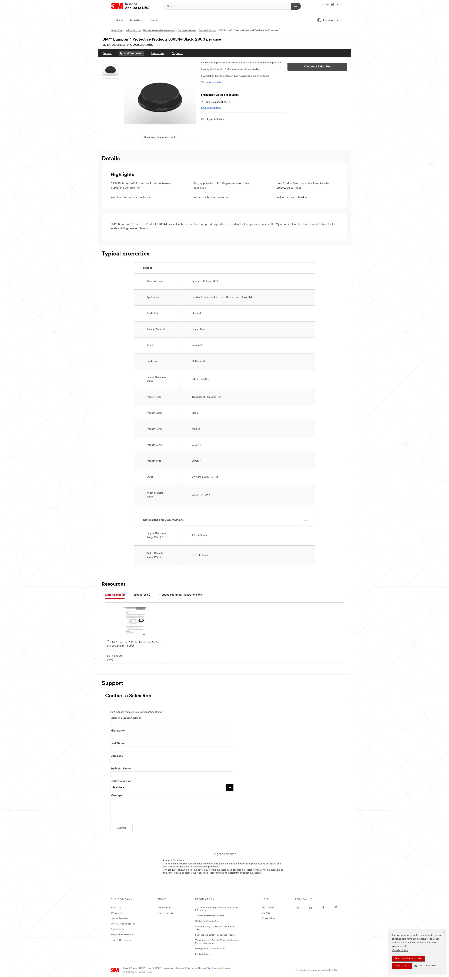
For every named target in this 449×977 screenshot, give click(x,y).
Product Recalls (203, 954)
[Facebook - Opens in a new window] (323, 907)
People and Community (122, 935)
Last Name (117, 743)
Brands (154, 20)
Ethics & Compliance (120, 940)
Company (116, 756)
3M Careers (116, 913)
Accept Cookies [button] (402, 966)
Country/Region (120, 781)
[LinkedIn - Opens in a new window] (297, 907)
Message (116, 795)
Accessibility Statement (173, 968)
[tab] (115, 595)
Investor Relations (119, 918)
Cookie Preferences (221, 968)
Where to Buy (268, 918)
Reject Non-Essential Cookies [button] (408, 959)
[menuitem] (107, 53)
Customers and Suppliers (123, 924)
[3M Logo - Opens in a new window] (131, 6)
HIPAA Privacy (145, 968)
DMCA (158, 968)
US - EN (326, 5)
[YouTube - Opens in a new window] (310, 907)
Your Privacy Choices (196, 968)
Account (328, 20)
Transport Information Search (209, 916)
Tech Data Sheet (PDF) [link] (217, 102)
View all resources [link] (211, 107)
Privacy (133, 968)
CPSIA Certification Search (208, 921)
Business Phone (120, 768)
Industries (136, 20)
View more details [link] (211, 82)
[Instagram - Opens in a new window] (336, 907)
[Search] (296, 6)
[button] (425, 966)
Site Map (266, 913)
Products (117, 20)
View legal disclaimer (212, 119)
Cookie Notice (400, 950)
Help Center (268, 907)
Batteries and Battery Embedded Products (215, 935)
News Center (164, 907)
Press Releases (165, 913)
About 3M (115, 907)
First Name (117, 730)
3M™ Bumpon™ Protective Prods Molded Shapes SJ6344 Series (134, 644)
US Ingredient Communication (210, 949)
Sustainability (117, 929)
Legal (125, 968)
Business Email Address (125, 718)
